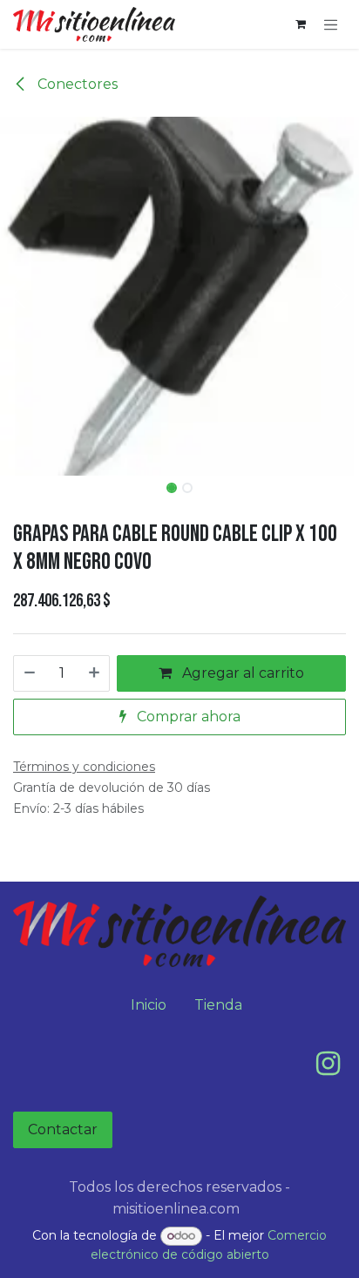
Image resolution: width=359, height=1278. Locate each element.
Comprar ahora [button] (186, 716)
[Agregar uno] (95, 673)
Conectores (76, 84)
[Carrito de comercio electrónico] (300, 24)
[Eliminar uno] (29, 673)
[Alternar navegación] (331, 24)
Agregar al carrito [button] (241, 673)
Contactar (63, 1129)
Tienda (218, 1005)
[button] (18, 296)
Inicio (148, 1005)
